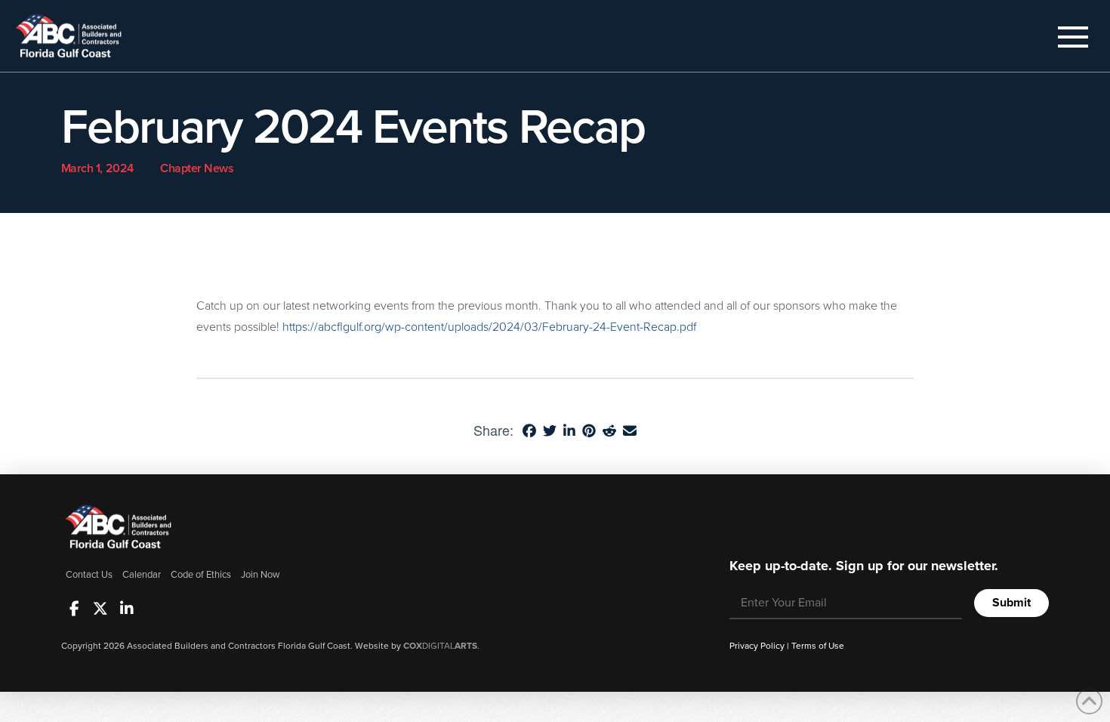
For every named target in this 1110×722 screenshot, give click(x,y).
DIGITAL (440, 646)
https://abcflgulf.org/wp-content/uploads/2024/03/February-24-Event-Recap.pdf (489, 326)
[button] (1073, 37)
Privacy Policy (757, 646)
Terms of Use (817, 646)
